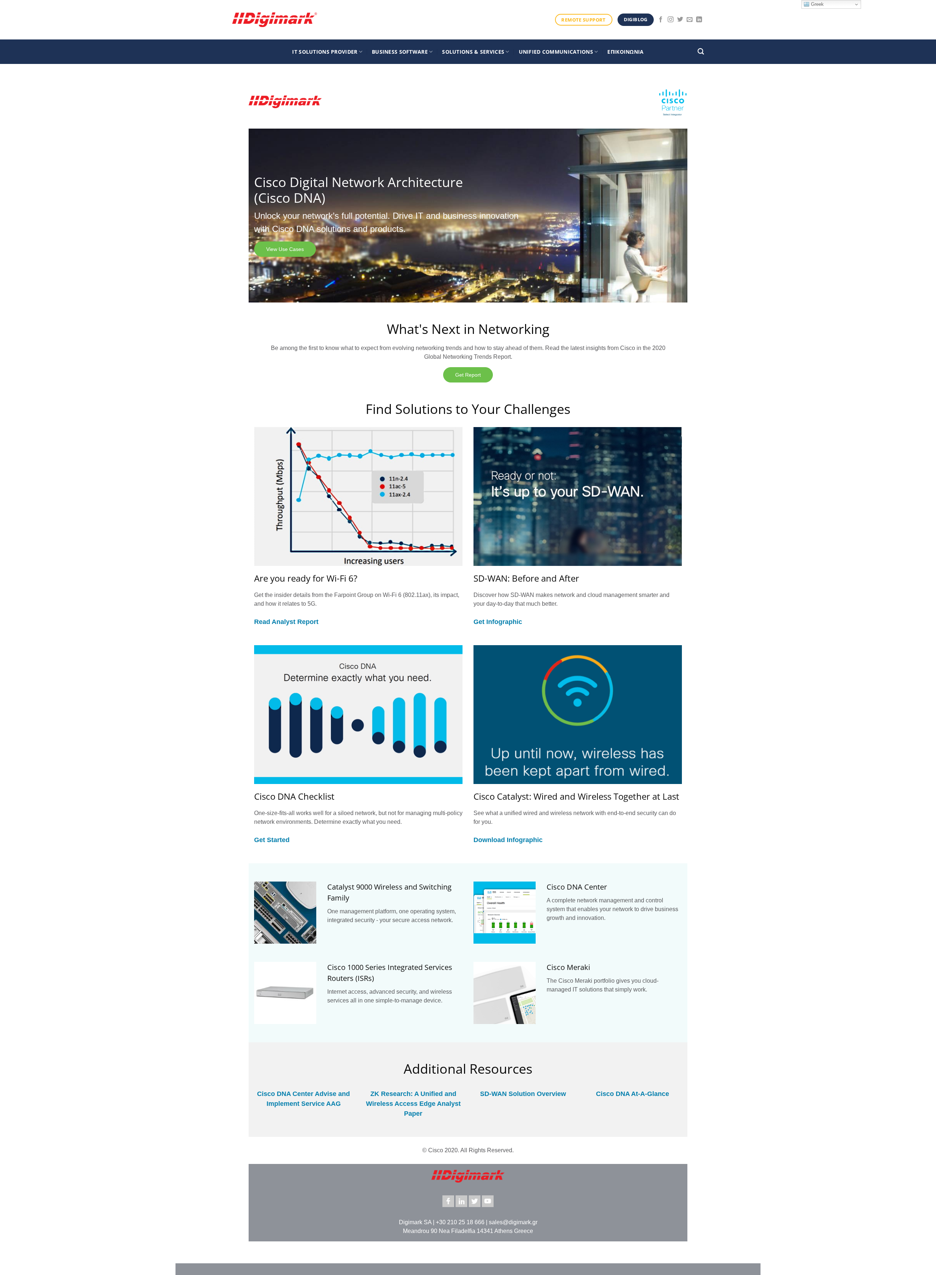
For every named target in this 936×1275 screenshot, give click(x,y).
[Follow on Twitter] (680, 19)
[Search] (701, 51)
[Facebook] (448, 1201)
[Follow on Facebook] (661, 19)
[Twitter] (474, 1201)
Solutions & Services (473, 51)
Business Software (400, 51)
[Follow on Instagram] (670, 19)
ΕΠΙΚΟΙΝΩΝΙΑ (625, 51)
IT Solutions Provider (324, 51)
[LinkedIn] (461, 1201)
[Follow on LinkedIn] (699, 19)
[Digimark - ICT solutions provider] (274, 19)
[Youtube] (488, 1201)
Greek (816, 4)
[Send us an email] (689, 19)
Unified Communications (556, 51)
